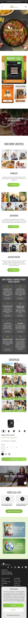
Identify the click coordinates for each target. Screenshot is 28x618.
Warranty (3, 580)
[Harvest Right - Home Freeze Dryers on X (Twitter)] (12, 567)
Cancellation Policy (6, 581)
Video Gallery (17, 585)
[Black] (2, 454)
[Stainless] (6, 454)
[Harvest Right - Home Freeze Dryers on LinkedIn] (26, 567)
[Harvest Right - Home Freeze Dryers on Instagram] (15, 567)
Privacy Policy (21, 600)
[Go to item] (3, 431)
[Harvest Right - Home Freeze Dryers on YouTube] (19, 567)
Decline (13, 610)
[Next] (26, 1)
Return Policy (17, 580)
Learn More (7, 298)
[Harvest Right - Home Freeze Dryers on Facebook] (8, 567)
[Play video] (14, 476)
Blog (2, 585)
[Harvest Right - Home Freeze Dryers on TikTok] (22, 567)
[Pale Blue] (9, 454)
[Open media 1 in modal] (18, 420)
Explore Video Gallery (14, 511)
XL (16, 447)
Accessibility (17, 578)
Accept (13, 605)
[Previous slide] (2, 122)
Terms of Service (5, 578)
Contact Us (17, 583)
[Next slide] (25, 122)
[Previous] (1, 1)
